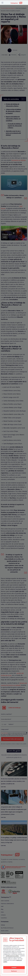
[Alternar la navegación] (2, 3)
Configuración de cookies (12, 955)
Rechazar (14, 971)
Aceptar (14, 967)
